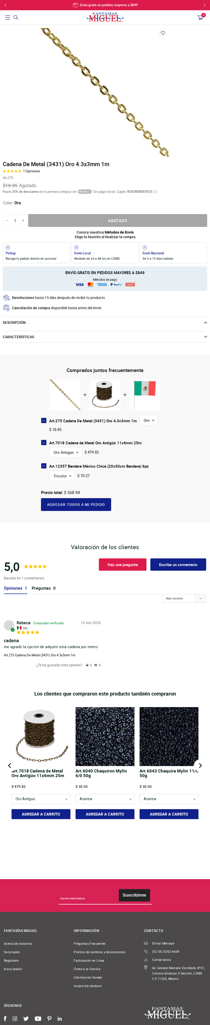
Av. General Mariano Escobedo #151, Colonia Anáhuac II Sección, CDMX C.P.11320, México (178, 973)
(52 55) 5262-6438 (165, 951)
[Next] (200, 765)
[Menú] (7, 17)
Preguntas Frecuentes (90, 943)
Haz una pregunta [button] (123, 564)
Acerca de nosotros (18, 943)
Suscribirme (134, 895)
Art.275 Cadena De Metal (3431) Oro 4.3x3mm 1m (39, 655)
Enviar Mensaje (163, 943)
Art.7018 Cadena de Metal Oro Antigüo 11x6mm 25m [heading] (38, 773)
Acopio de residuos (88, 986)
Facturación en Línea (89, 960)
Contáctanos (161, 960)
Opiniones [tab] (13, 588)
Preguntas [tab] (41, 588)
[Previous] (10, 765)
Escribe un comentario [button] (178, 564)
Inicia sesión (13, 969)
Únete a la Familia (87, 969)
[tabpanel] (105, 92)
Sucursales (12, 952)
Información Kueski (88, 977)
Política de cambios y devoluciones (99, 952)
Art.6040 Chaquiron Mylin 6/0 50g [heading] (101, 773)
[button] (89, 664)
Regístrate (11, 960)
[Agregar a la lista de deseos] (163, 33)
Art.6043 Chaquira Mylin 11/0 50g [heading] (169, 773)
